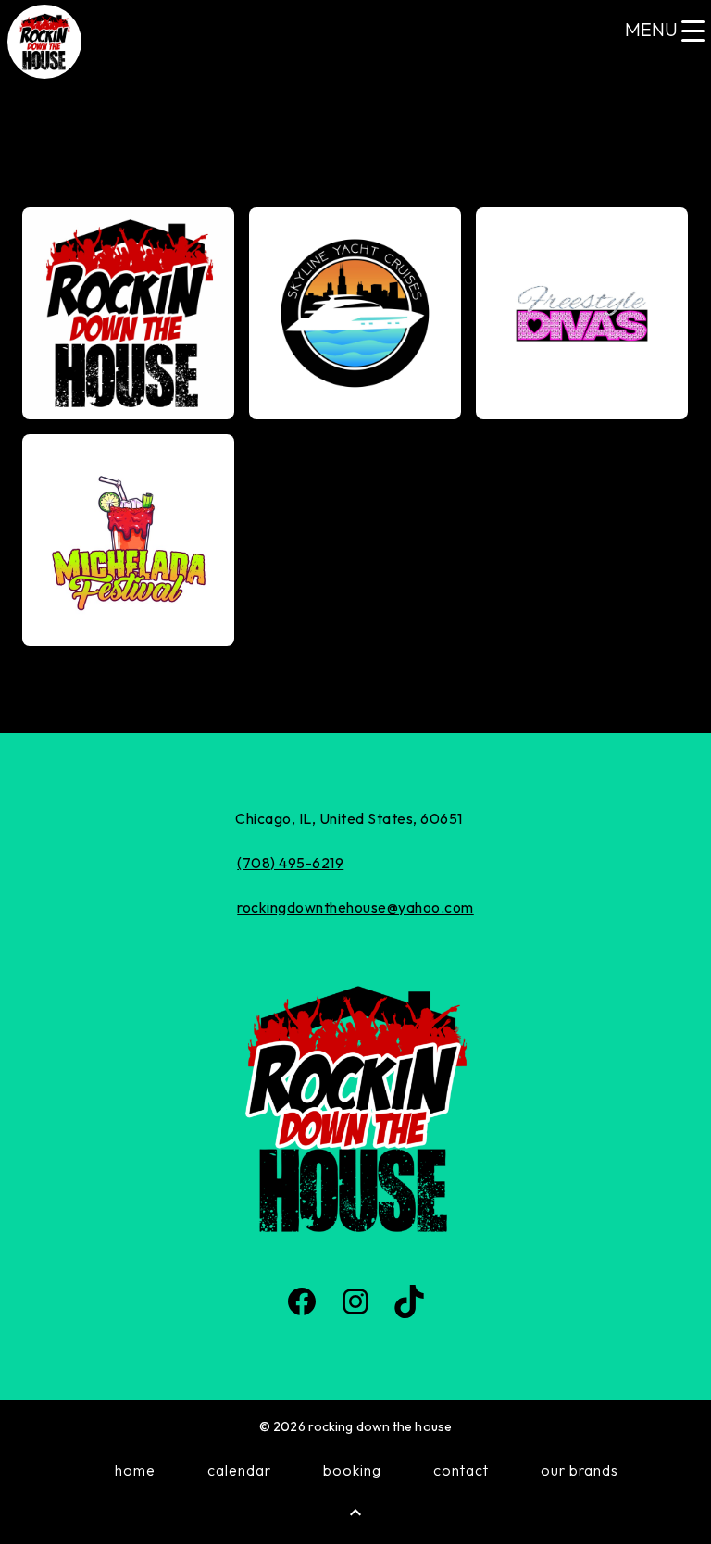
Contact (461, 1470)
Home (135, 1470)
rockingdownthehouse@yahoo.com (355, 907)
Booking (352, 1470)
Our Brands (579, 1470)
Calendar (239, 1470)
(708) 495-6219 (290, 862)
